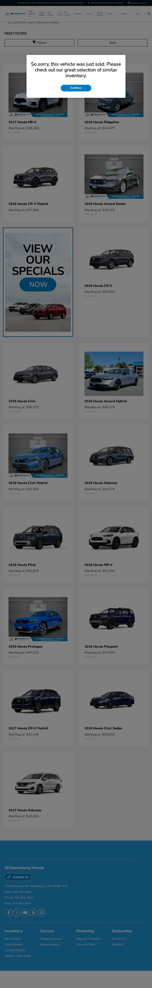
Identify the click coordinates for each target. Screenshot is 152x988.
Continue (76, 88)
